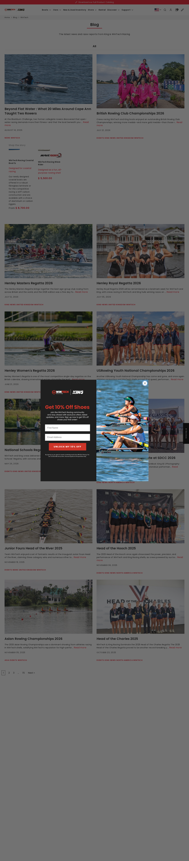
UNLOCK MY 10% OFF (67, 446)
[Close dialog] (145, 383)
